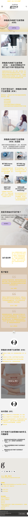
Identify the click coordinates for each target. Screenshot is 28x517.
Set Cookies (22, 513)
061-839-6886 (5, 491)
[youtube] (7, 471)
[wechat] (14, 471)
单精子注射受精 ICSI (5, 498)
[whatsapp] (12, 471)
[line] (9, 471)
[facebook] (2, 471)
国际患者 (3, 509)
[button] (26, 6)
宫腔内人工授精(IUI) (5, 499)
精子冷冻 (3, 502)
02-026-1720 (5, 489)
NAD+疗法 (3, 507)
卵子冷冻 (3, 501)
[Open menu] (2, 6)
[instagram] (4, 471)
